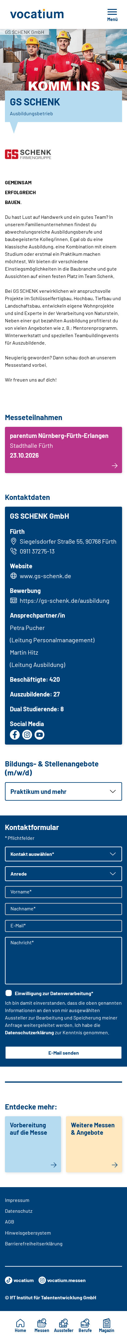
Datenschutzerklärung (29, 1032)
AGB (9, 1221)
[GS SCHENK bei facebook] (15, 735)
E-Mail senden (63, 1053)
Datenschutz (18, 1211)
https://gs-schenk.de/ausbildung (64, 600)
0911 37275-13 (37, 551)
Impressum (17, 1200)
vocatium (24, 1280)
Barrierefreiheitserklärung (34, 1243)
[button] (63, 791)
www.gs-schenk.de (45, 575)
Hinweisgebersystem (28, 1233)
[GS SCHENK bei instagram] (27, 735)
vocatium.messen (66, 1280)
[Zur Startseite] (49, 14)
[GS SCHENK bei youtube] (39, 735)
